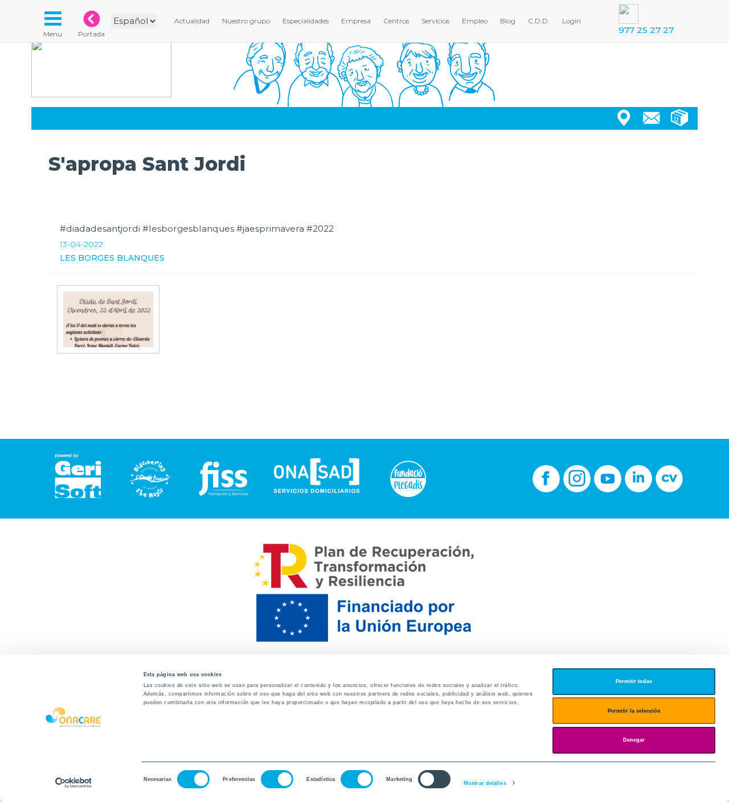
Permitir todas (634, 681)
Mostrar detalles (485, 783)
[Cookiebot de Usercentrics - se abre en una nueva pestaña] (74, 783)
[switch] (277, 779)
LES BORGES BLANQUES (112, 258)
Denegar (634, 740)
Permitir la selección (634, 711)
